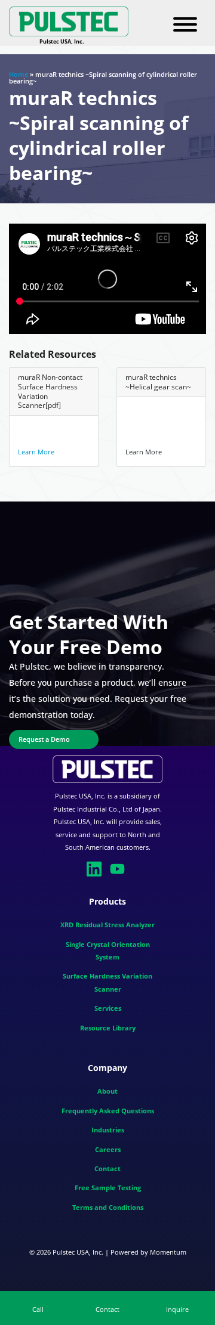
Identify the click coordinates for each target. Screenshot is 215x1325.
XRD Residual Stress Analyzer (107, 924)
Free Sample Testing (108, 1187)
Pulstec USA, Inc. (78, 1251)
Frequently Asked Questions (108, 1110)
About (107, 1090)
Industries (107, 1129)
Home (18, 74)
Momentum (168, 1251)
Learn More (36, 451)
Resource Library (108, 1027)
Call (38, 1309)
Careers (108, 1149)
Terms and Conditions (107, 1207)
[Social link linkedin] (96, 867)
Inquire (177, 1309)
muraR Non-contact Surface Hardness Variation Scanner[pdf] (50, 391)
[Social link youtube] (119, 867)
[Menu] (185, 25)
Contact (107, 1168)
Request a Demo (44, 739)
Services (107, 1008)
